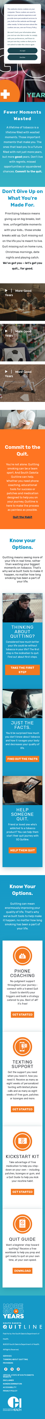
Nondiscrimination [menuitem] (12, 1384)
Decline (22, 57)
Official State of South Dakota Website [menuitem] (18, 1376)
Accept (22, 51)
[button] (22, 292)
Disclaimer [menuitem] (8, 1380)
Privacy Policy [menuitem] (10, 1391)
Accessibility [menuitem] (9, 1387)
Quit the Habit (22, 517)
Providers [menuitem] (8, 1363)
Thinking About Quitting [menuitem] (15, 1359)
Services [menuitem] (7, 1356)
